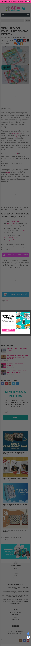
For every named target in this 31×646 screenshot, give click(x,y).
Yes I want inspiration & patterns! (8, 330)
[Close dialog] (29, 313)
